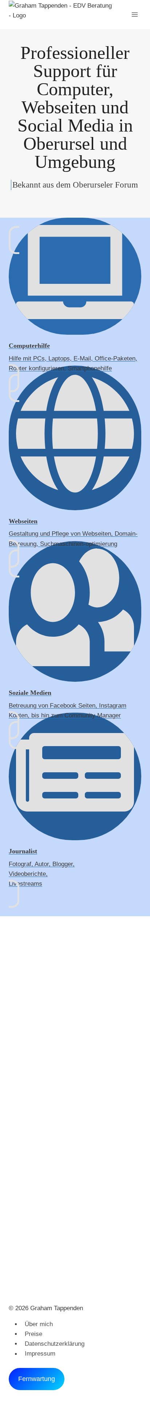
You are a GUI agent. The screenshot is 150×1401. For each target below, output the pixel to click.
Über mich (39, 1324)
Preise (33, 1333)
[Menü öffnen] (134, 14)
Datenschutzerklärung (54, 1343)
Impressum (40, 1353)
